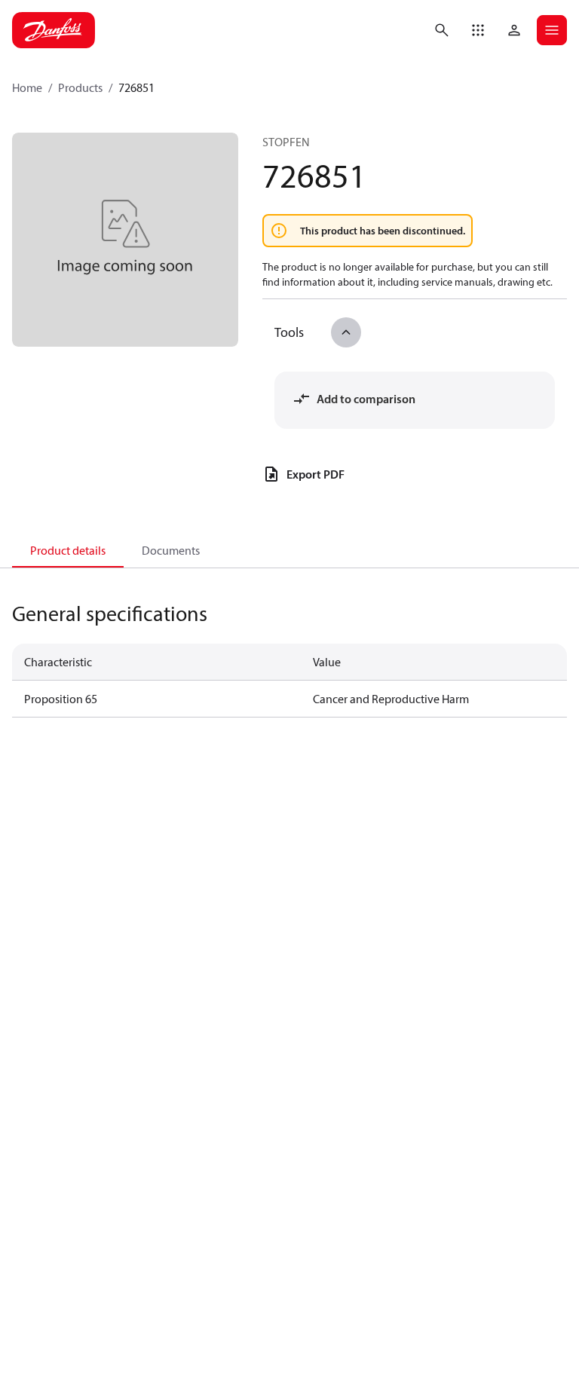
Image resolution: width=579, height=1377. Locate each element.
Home (27, 87)
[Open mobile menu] (552, 30)
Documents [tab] (171, 550)
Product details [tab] (68, 550)
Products (80, 87)
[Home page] (53, 30)
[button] (478, 30)
